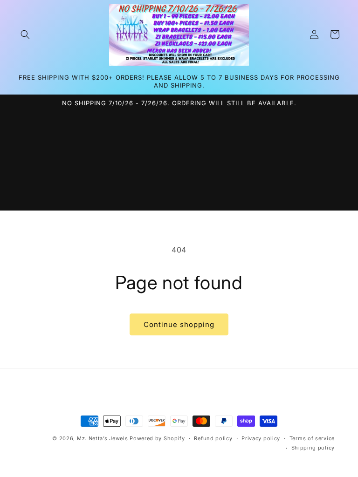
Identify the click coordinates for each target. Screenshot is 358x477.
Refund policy (213, 438)
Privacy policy (260, 438)
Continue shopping (179, 324)
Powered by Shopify (157, 438)
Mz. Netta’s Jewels (102, 438)
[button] (25, 34)
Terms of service (312, 438)
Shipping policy (313, 447)
